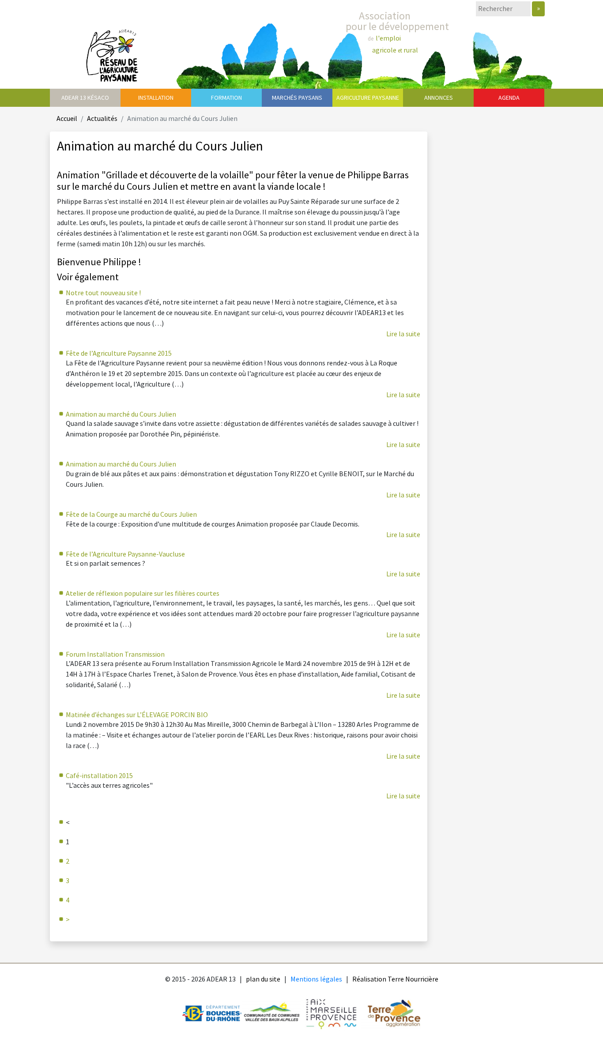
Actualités (102, 119)
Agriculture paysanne (367, 98)
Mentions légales (316, 979)
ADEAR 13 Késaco (85, 98)
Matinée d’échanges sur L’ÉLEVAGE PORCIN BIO (137, 715)
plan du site (263, 979)
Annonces (438, 98)
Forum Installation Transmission (115, 655)
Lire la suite (403, 334)
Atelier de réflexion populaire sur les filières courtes (142, 594)
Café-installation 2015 (99, 776)
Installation (155, 98)
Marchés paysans (297, 98)
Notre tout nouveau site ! (103, 293)
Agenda (509, 98)
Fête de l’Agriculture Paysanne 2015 (119, 354)
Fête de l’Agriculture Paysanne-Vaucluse (125, 554)
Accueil (67, 119)
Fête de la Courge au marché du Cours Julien (131, 515)
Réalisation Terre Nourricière (395, 979)
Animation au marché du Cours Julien (121, 414)
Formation (226, 98)
